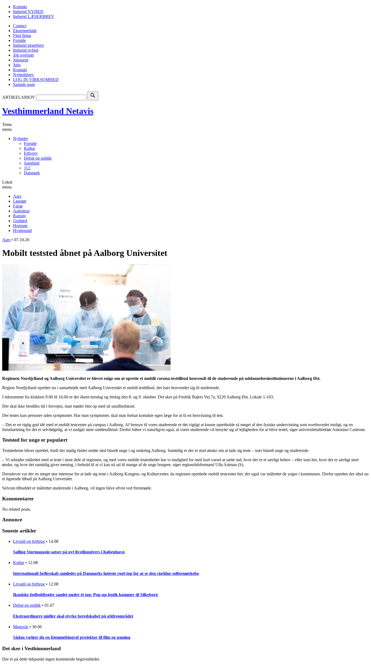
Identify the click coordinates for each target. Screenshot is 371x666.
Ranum (19, 215)
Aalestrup (21, 211)
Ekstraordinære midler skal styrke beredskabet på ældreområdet (73, 616)
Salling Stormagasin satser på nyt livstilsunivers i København (69, 552)
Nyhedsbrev (23, 74)
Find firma (22, 35)
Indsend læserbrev (28, 45)
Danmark (32, 173)
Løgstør (19, 201)
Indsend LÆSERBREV (33, 16)
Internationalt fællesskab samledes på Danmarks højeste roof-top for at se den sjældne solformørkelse (106, 573)
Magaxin (20, 626)
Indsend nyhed (25, 50)
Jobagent (20, 60)
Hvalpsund (22, 230)
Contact (19, 25)
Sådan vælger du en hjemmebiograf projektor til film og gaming (71, 637)
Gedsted (20, 220)
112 (27, 168)
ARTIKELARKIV (18, 97)
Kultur (29, 148)
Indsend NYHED (28, 11)
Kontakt (20, 6)
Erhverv (31, 153)
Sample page (24, 84)
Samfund (31, 163)
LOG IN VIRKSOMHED (36, 79)
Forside (19, 40)
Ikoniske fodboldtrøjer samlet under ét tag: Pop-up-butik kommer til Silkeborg (85, 594)
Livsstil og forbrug (29, 541)
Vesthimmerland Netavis (47, 111)
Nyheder (20, 138)
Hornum (20, 225)
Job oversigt (23, 55)
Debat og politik (38, 158)
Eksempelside (25, 30)
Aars (17, 196)
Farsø (18, 206)
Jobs (17, 65)
